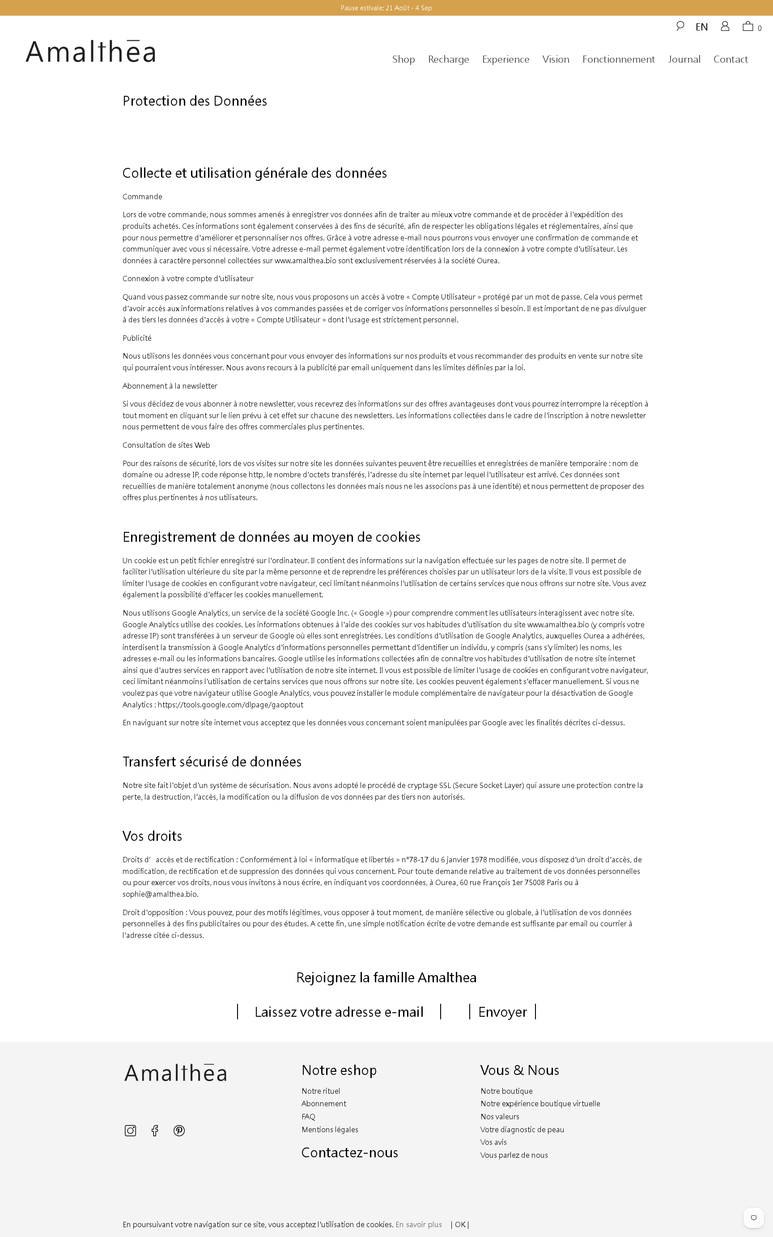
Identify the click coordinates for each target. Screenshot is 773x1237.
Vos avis (493, 1142)
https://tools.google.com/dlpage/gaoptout (230, 704)
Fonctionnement (618, 59)
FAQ (308, 1116)
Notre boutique (506, 1091)
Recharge (448, 59)
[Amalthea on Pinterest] (179, 1133)
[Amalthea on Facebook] (156, 1133)
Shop (403, 59)
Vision (556, 59)
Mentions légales (330, 1129)
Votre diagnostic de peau (522, 1129)
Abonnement (324, 1103)
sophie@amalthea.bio (160, 894)
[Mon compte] (725, 29)
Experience (506, 59)
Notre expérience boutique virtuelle (540, 1103)
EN (702, 26)
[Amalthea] (120, 51)
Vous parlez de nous (514, 1155)
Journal (684, 59)
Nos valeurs (499, 1116)
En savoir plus (418, 1224)
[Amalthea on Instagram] (131, 1133)
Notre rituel (321, 1091)
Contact (731, 59)
